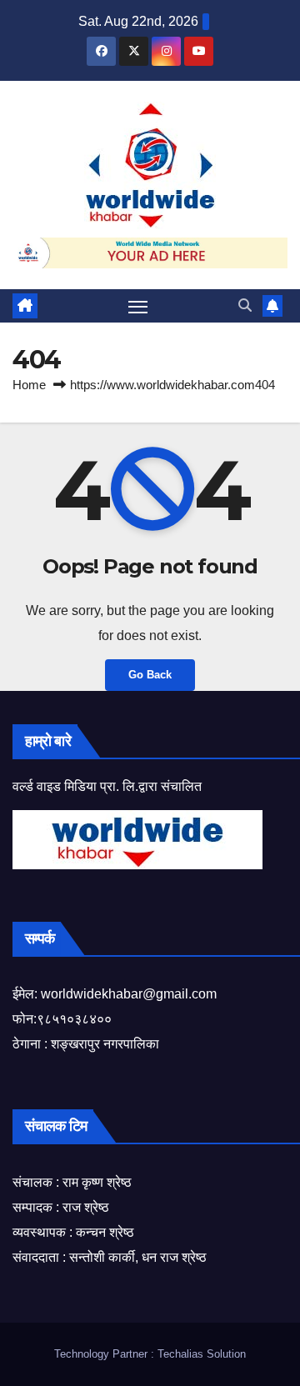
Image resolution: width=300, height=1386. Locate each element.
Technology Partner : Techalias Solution (150, 1354)
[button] (245, 305)
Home (29, 385)
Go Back (150, 674)
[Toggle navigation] (138, 306)
